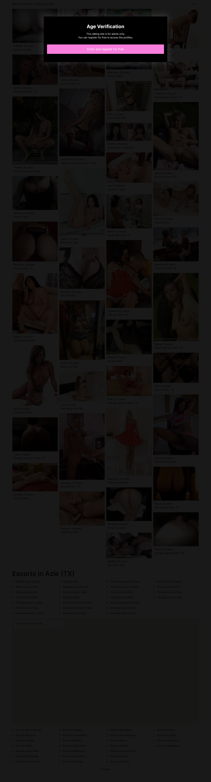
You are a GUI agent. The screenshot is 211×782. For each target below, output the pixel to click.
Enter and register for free (105, 49)
